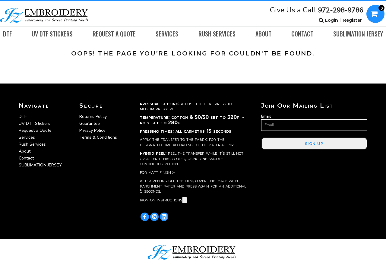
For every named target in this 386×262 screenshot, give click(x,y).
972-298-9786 (340, 10)
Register (352, 20)
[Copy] (184, 200)
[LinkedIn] (164, 217)
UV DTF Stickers (34, 123)
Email (266, 116)
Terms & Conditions (98, 137)
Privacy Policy (92, 130)
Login (331, 20)
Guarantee (89, 123)
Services (27, 137)
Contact (26, 158)
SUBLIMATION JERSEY (40, 165)
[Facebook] (145, 217)
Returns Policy (93, 116)
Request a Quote (35, 130)
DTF (23, 116)
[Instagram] (154, 217)
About (24, 151)
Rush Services (32, 144)
